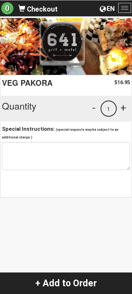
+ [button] (123, 108)
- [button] (93, 108)
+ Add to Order (66, 283)
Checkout (41, 9)
